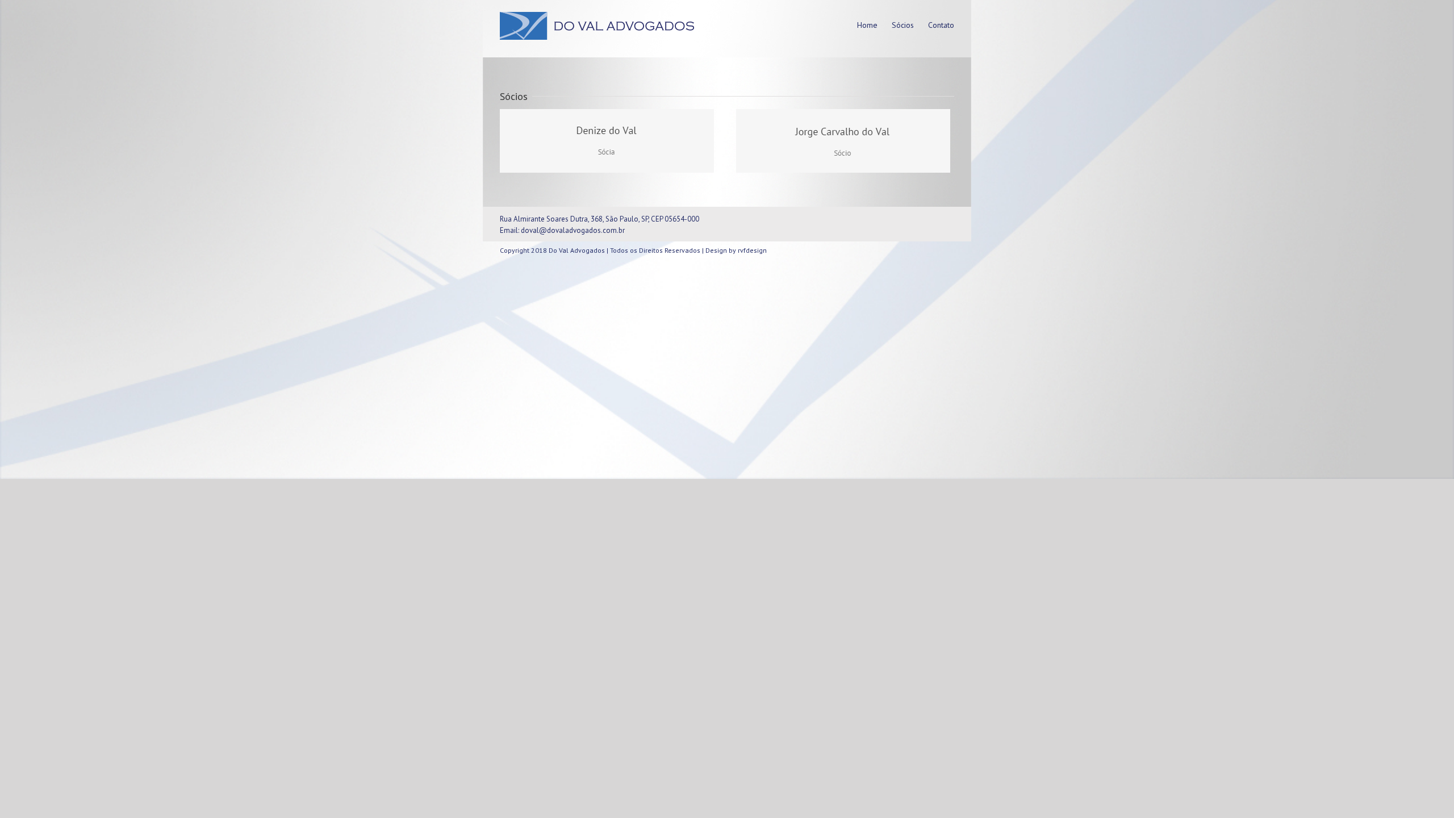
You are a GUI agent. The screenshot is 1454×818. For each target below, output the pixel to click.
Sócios (903, 25)
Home (867, 25)
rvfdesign (752, 250)
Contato (941, 25)
